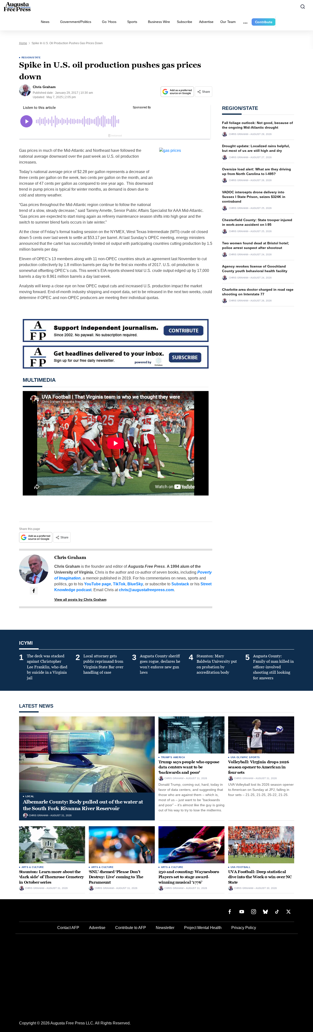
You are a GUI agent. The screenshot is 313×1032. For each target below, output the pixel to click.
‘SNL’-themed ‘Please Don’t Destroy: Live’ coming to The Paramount (116, 877)
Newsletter (165, 928)
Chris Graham (70, 557)
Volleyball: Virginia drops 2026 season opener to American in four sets (258, 767)
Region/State (31, 57)
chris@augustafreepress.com (146, 590)
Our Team (228, 22)
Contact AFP (68, 928)
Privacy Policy (243, 928)
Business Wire (159, 22)
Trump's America (173, 757)
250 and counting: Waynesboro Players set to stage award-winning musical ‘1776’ (188, 877)
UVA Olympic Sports (245, 757)
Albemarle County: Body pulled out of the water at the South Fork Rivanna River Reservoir (83, 805)
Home (23, 43)
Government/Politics (75, 22)
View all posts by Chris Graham (80, 599)
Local (29, 796)
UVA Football (241, 867)
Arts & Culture (33, 867)
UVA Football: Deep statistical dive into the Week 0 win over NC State (260, 877)
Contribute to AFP (130, 928)
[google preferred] (178, 91)
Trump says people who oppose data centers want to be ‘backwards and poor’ (188, 767)
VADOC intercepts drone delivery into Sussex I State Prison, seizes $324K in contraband (253, 196)
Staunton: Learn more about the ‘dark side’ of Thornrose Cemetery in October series (51, 877)
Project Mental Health (203, 928)
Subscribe (184, 22)
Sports (132, 22)
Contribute (263, 22)
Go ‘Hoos (109, 22)
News (45, 22)
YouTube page (97, 584)
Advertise (206, 22)
